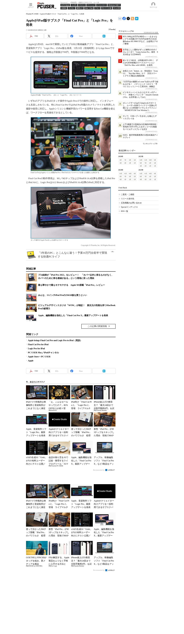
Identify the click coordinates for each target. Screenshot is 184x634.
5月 (135, 160)
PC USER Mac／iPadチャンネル (43, 352)
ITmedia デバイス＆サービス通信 (120, 18)
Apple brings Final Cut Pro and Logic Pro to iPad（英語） (55, 340)
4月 (121, 163)
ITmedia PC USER (32, 14)
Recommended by (99, 470)
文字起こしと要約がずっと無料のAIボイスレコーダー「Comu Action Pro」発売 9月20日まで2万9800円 (140, 52)
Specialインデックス (129, 207)
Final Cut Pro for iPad (38, 344)
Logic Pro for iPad (36, 348)
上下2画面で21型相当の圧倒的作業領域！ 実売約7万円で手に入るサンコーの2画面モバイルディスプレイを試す (141, 126)
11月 (145, 160)
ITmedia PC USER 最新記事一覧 (132, 18)
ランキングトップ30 (150, 144)
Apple (30, 360)
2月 (130, 163)
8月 (121, 160)
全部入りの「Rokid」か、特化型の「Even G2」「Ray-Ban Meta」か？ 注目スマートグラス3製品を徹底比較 (140, 73)
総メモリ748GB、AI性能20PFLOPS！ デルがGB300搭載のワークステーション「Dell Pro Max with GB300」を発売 (140, 62)
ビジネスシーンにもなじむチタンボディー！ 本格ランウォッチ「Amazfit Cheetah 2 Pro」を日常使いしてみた (140, 94)
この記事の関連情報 (97, 326)
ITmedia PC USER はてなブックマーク (136, 18)
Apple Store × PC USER (39, 356)
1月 (135, 163)
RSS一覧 (124, 211)
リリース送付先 (127, 199)
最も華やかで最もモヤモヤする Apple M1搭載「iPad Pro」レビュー (71, 285)
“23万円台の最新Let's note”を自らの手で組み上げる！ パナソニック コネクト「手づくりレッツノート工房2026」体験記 (140, 84)
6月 (130, 160)
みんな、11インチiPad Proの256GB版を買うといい (62, 295)
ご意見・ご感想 (127, 194)
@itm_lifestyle (128, 18)
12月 (141, 160)
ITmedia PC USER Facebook (124, 18)
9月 (155, 160)
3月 (125, 163)
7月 (125, 160)
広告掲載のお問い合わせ (131, 203)
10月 (150, 160)
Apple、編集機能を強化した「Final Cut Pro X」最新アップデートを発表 (73, 315)
